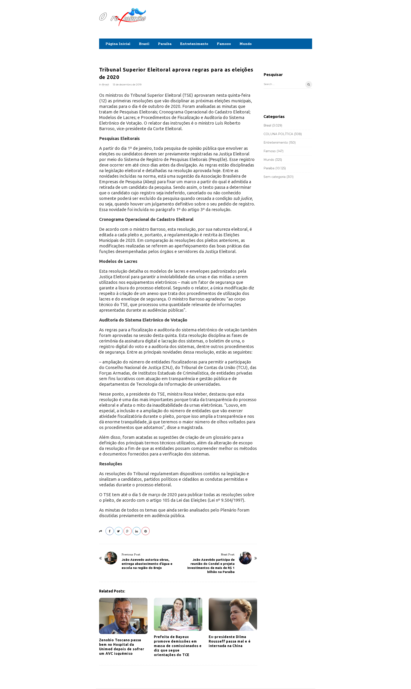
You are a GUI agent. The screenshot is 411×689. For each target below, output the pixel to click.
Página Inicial (118, 44)
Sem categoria (275, 177)
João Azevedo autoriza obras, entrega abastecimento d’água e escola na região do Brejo (147, 564)
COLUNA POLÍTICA (278, 134)
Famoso (224, 44)
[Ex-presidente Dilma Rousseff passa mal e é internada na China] (233, 614)
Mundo (246, 44)
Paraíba (164, 44)
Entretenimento (194, 44)
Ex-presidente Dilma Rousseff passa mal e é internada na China (230, 641)
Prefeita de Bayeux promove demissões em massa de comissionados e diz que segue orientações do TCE (178, 646)
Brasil (144, 44)
